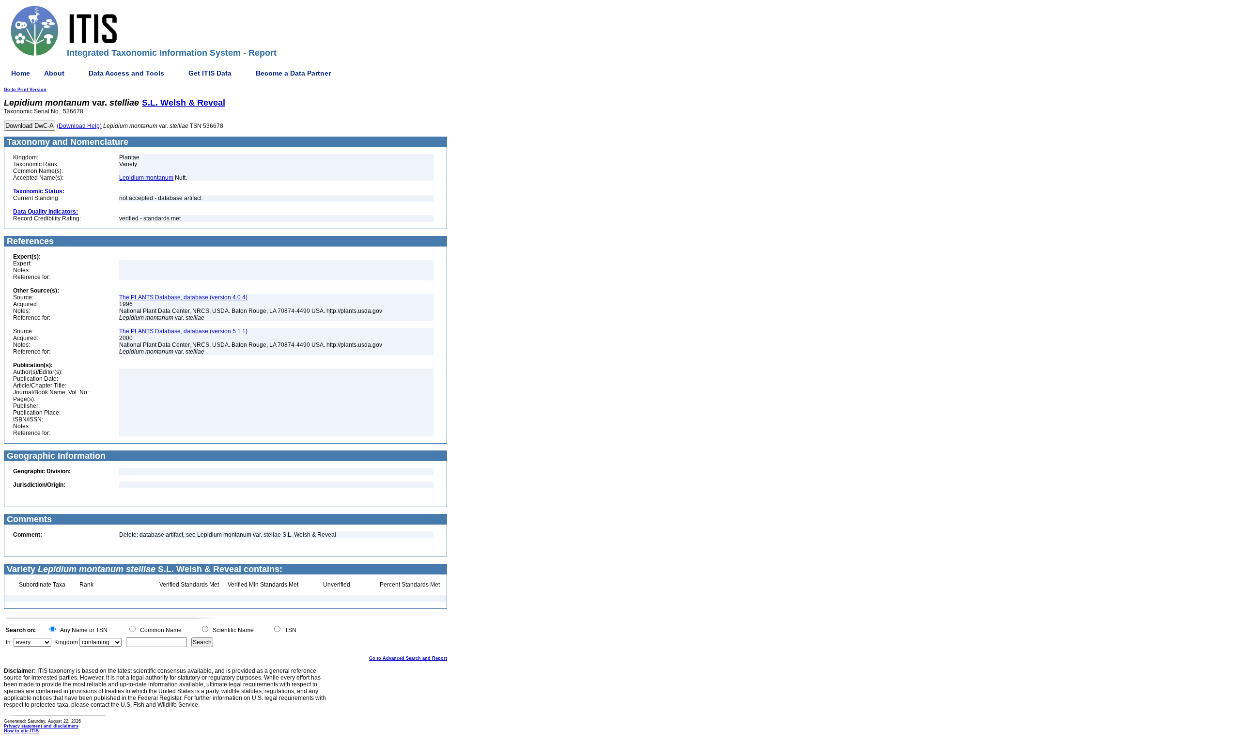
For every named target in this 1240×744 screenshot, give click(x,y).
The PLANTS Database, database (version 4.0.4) (183, 297)
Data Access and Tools (126, 73)
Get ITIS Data (210, 73)
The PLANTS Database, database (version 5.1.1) (183, 331)
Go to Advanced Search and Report (408, 658)
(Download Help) (79, 126)
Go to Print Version (25, 89)
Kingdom (66, 642)
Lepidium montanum (146, 177)
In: (9, 642)
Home (20, 73)
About (54, 73)
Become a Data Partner (293, 73)
